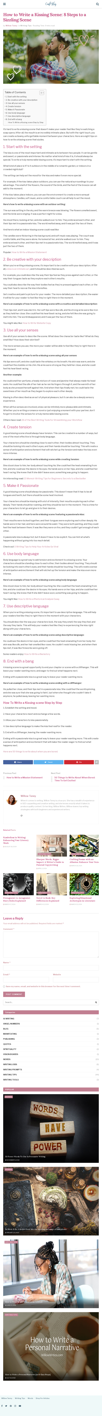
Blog (5, 1029)
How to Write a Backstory (37, 654)
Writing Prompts (12, 1069)
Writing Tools (11, 1080)
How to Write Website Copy (37, 323)
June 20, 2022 (11, 1305)
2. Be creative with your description (21, 100)
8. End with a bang (14, 119)
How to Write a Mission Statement (29, 252)
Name (7, 962)
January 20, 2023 (12, 1232)
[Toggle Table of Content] (40, 93)
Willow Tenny (11, 26)
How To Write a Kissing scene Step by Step (25, 122)
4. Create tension (13, 106)
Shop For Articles (43, 1398)
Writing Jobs (10, 1064)
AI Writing (8, 1019)
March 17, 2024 (9, 904)
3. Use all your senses (15, 103)
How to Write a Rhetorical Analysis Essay (38, 599)
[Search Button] (96, 1002)
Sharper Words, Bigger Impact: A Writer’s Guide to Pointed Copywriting (50, 862)
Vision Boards (10, 1054)
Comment (8, 929)
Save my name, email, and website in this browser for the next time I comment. (43, 986)
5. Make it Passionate (15, 109)
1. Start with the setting (16, 96)
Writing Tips (26, 26)
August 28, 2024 (10, 846)
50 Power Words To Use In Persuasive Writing (25, 1156)
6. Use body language (15, 113)
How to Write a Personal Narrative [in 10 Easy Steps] (27, 1374)
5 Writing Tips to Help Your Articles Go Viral (36, 546)
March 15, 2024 (43, 904)
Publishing (9, 1039)
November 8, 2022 (13, 1160)
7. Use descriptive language (18, 116)
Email (6, 974)
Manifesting (10, 1034)
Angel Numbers (11, 1024)
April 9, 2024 (42, 868)
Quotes (7, 1044)
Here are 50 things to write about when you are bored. (30, 751)
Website (57, 974)
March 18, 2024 (76, 865)
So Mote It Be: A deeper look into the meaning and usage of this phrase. (36, 1229)
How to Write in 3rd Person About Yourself (23, 1302)
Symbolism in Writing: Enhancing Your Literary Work (16, 840)
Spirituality (9, 1049)
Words (6, 1059)
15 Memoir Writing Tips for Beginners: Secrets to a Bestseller (55, 478)
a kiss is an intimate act (17, 269)
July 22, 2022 (11, 1378)
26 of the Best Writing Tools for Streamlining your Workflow (52, 420)
